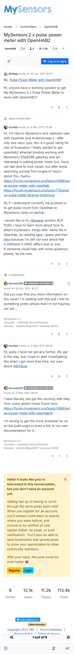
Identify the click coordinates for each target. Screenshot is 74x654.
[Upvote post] (52, 107)
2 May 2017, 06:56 (27, 392)
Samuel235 (15, 283)
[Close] (65, 479)
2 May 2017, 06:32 (42, 345)
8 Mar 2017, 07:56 (41, 127)
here (39, 235)
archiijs (13, 127)
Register (14, 570)
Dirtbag (13, 73)
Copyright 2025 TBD (20, 629)
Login (28, 570)
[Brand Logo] (28, 9)
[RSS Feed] (63, 48)
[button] (6, 648)
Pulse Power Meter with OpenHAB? (35, 80)
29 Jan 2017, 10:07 (41, 73)
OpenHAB (10, 48)
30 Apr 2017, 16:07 (27, 288)
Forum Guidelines (51, 629)
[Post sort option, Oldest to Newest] (9, 61)
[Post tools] (66, 107)
